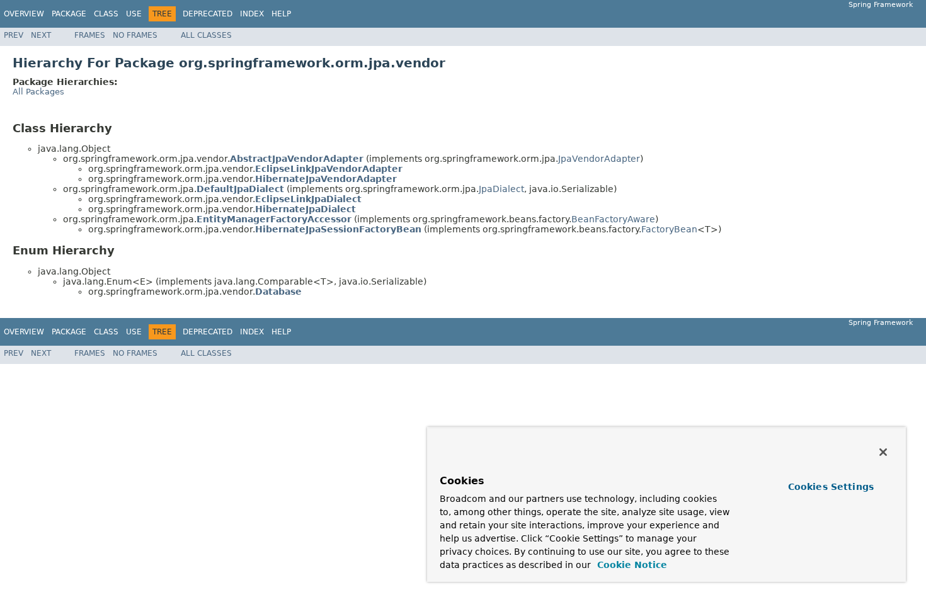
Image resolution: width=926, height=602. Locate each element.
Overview (24, 13)
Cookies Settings (831, 487)
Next (41, 35)
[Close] (883, 452)
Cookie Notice (630, 565)
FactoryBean (669, 229)
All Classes (206, 35)
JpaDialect (501, 189)
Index (252, 13)
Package (69, 13)
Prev (13, 35)
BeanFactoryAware (613, 219)
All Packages (38, 91)
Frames (89, 35)
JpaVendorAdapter (599, 159)
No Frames (135, 35)
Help (281, 13)
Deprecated (207, 13)
